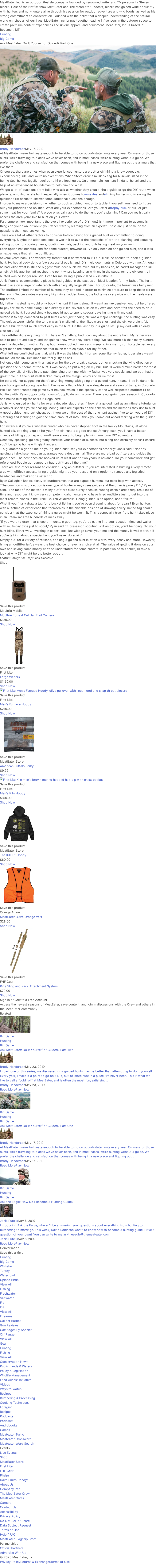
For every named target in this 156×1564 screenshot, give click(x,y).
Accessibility (9, 1512)
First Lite (6, 1466)
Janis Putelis (9, 1221)
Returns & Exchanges (35, 1562)
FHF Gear (7, 1471)
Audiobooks (8, 1425)
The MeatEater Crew (15, 1493)
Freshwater (8, 1293)
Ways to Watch (10, 1389)
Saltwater (7, 1298)
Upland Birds (9, 1280)
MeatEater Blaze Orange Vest (21, 917)
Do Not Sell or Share (15, 1521)
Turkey (5, 1271)
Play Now (22, 1089)
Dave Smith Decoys (14, 1480)
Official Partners (11, 1548)
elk (106, 194)
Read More (8, 1089)
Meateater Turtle (12, 1434)
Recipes (5, 1393)
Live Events (8, 1452)
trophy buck (118, 208)
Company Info (10, 1489)
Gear (3, 1343)
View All (6, 1284)
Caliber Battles (10, 1321)
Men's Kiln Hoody (12, 793)
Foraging (6, 1407)
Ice (2, 1307)
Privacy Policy (10, 1516)
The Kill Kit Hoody (13, 855)
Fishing (5, 1289)
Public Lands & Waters (16, 1366)
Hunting (5, 34)
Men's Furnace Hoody (15, 704)
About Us (7, 1484)
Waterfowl (7, 1275)
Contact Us (8, 1507)
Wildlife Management (15, 1375)
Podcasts (6, 1416)
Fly (2, 1302)
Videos (5, 1384)
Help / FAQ (7, 1534)
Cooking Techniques (14, 1402)
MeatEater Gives (12, 1498)
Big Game (7, 39)
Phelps (5, 1475)
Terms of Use (9, 1530)
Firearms (6, 1316)
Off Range (7, 1334)
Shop (3, 1457)
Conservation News (14, 1362)
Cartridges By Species (16, 1330)
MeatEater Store (12, 1462)
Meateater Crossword (15, 1439)
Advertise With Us (13, 1553)
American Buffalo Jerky (17, 766)
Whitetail (6, 1266)
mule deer (91, 194)
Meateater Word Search (17, 1443)
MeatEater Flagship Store (18, 1539)
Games (5, 1430)
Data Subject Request (15, 1525)
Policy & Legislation (14, 1371)
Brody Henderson (12, 149)
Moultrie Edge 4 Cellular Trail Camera (27, 615)
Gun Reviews (9, 1325)
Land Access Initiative (15, 1380)
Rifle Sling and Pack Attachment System (29, 986)
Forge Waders (10, 677)
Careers (5, 1503)
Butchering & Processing (17, 1398)
